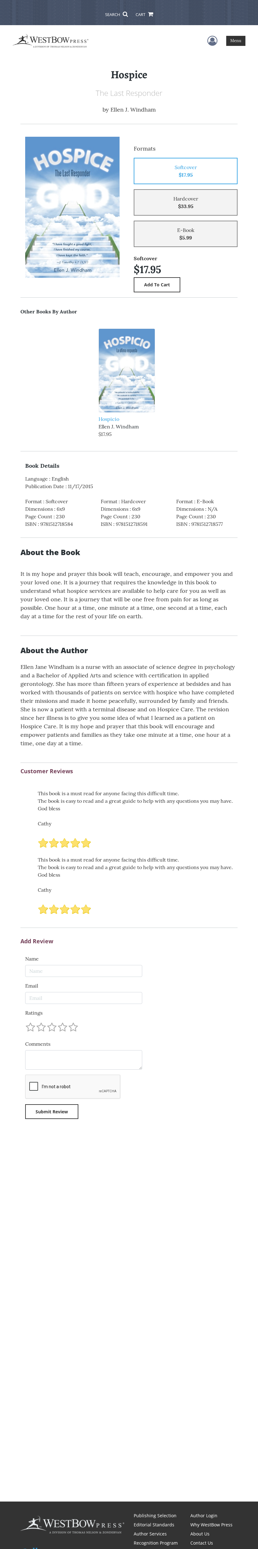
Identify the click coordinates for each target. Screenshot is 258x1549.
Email (31, 986)
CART (141, 14)
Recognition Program (156, 1543)
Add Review (36, 941)
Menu (235, 40)
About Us (200, 1534)
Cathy (44, 823)
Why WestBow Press (211, 1525)
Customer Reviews (46, 771)
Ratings (33, 1013)
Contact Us (201, 1543)
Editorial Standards (154, 1525)
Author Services (150, 1534)
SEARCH (113, 14)
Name (32, 959)
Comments (37, 1044)
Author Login (203, 1516)
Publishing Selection (155, 1516)
